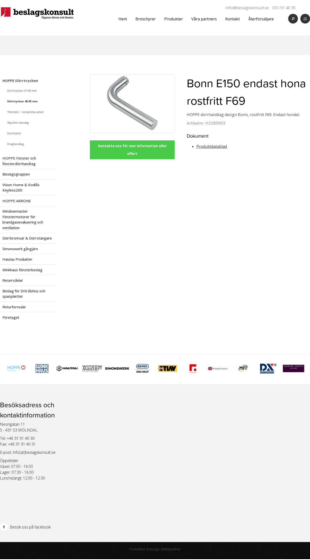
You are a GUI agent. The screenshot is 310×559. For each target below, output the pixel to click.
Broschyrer (145, 19)
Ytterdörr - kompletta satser (25, 112)
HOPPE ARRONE (16, 200)
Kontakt (232, 19)
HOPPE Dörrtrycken (20, 80)
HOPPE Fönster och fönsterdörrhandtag (19, 161)
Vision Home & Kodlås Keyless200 (20, 187)
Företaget (10, 317)
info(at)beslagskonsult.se (34, 452)
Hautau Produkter (17, 259)
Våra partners (204, 19)
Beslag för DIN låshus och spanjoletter (23, 293)
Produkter (173, 19)
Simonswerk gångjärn (20, 248)
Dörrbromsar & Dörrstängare (27, 238)
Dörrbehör (14, 133)
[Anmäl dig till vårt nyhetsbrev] (305, 18)
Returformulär (14, 306)
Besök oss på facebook (30, 527)
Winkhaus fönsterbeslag (22, 269)
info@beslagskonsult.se (247, 7)
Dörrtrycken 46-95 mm (22, 101)
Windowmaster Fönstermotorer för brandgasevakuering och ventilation (22, 219)
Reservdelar (12, 280)
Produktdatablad (211, 146)
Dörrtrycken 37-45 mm (22, 90)
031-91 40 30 (283, 7)
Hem (122, 19)
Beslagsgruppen (16, 174)
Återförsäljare (261, 19)
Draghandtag (15, 144)
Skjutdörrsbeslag (18, 122)
